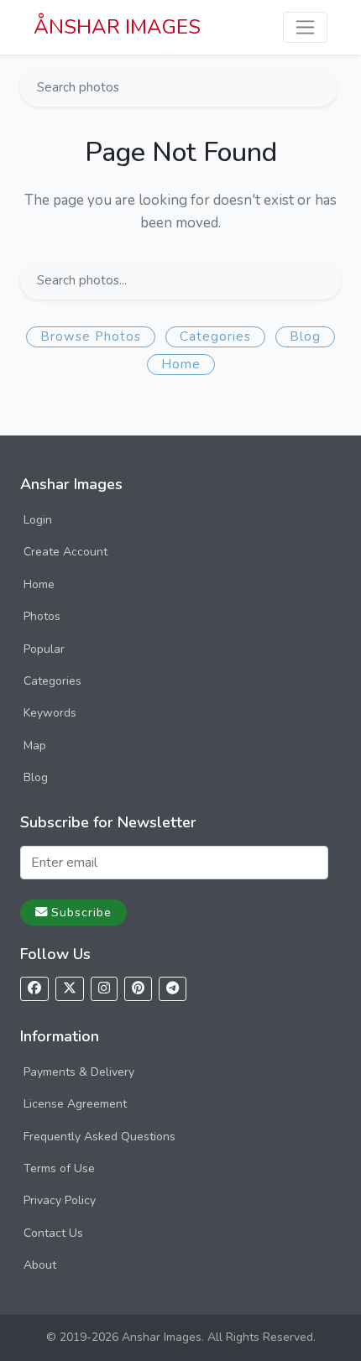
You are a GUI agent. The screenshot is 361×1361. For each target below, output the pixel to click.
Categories (215, 336)
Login (38, 520)
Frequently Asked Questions (99, 1137)
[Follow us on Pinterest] (138, 989)
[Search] (323, 87)
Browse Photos (90, 336)
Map (35, 746)
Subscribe (81, 912)
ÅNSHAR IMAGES (117, 26)
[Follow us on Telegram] (172, 989)
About (40, 1265)
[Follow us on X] (69, 989)
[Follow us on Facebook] (34, 989)
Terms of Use (59, 1168)
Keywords (50, 713)
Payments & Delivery (79, 1072)
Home (181, 364)
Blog (305, 336)
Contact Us (53, 1233)
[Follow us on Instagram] (104, 989)
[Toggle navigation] (305, 27)
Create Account (65, 552)
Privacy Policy (60, 1200)
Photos (42, 616)
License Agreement (75, 1104)
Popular (44, 649)
